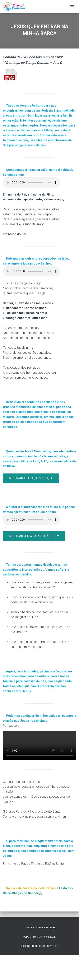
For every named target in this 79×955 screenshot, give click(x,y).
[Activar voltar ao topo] (71, 947)
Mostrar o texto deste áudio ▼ (34, 536)
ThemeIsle (51, 945)
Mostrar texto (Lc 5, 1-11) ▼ (31, 478)
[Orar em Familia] (15, 7)
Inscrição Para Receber (41, 927)
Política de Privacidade (41, 937)
